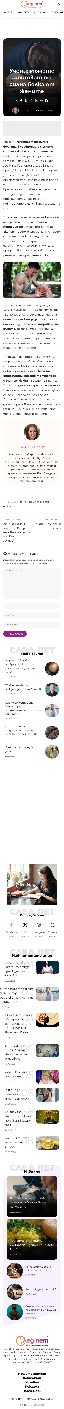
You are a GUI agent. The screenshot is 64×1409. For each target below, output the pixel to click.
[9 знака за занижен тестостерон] (47, 1095)
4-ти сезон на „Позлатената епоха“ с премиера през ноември (22, 730)
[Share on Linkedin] (36, 100)
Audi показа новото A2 (40, 1289)
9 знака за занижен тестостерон (17, 1094)
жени (31, 501)
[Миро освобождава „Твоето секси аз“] (15, 1271)
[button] (6, 4)
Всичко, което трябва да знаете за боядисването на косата (30, 1202)
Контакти (32, 1378)
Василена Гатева (29, 110)
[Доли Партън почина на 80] (47, 1077)
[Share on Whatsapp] (31, 100)
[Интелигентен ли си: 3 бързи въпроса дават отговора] (47, 1050)
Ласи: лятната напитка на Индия (17, 1142)
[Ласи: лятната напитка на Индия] (47, 1143)
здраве (39, 501)
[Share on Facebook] (21, 100)
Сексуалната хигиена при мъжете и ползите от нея (40, 1310)
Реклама (32, 1386)
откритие (10, 506)
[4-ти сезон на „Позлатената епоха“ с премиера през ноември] (52, 733)
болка (23, 501)
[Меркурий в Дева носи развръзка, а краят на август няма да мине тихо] (52, 669)
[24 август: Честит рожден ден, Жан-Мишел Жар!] (47, 1117)
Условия (32, 1382)
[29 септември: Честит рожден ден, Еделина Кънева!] (47, 967)
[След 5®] (32, 4)
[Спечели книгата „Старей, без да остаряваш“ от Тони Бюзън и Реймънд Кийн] (47, 1020)
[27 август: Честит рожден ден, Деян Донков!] (52, 690)
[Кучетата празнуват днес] (52, 752)
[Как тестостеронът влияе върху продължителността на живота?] (52, 710)
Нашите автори (32, 1374)
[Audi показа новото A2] (15, 1291)
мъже (48, 501)
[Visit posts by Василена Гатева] (15, 110)
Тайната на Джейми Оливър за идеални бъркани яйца (32, 1245)
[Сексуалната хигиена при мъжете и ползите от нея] (15, 1312)
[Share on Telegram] (41, 100)
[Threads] (52, 929)
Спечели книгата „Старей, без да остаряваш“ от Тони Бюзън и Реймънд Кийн (19, 1023)
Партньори (32, 1391)
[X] (25, 929)
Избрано (32, 1171)
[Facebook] (11, 929)
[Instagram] (38, 929)
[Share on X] (26, 100)
